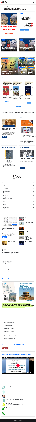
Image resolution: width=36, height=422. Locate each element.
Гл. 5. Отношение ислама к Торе (7, 334)
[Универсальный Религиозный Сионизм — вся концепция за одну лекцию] (9, 44)
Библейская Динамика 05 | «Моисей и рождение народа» (31, 62)
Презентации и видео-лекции (7, 198)
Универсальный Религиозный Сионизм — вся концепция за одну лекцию (8, 48)
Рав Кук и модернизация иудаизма (9, 147)
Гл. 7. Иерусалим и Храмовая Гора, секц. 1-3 (9, 338)
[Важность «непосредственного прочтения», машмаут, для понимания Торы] (21, 237)
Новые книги (4, 77)
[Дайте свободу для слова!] (21, 219)
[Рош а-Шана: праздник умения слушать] (21, 228)
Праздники (4, 204)
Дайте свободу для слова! (29, 217)
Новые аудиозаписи (5, 316)
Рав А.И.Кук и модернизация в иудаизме (8, 205)
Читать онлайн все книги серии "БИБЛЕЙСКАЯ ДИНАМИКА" (13, 344)
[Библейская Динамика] (5, 2)
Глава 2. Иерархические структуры (6, 262)
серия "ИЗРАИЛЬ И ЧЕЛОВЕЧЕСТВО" (7, 208)
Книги (4, 192)
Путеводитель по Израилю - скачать (8, 278)
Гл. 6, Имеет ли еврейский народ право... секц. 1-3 (9, 335)
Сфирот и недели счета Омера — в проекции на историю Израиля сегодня (9, 228)
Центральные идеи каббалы (6, 210)
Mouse (7, 390)
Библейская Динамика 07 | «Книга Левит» (31, 72)
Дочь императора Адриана (29, 222)
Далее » (4, 136)
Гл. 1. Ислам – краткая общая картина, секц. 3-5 (9, 322)
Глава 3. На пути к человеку (5, 263)
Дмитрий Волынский (9, 403)
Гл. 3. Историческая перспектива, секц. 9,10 (8, 329)
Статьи (4, 194)
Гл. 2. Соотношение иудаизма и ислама (8, 325)
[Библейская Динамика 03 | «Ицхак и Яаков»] (9, 66)
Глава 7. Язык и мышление (5, 267)
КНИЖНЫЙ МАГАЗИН (5, 58)
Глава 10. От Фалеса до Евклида (6, 270)
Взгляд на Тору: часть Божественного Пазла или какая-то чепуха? (29, 242)
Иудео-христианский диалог (6, 191)
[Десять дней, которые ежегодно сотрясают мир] (4, 243)
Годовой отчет (5, 189)
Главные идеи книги (5, 259)
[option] (9, 44)
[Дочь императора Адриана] (21, 223)
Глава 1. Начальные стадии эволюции (7, 261)
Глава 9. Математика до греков (6, 269)
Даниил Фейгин (8, 407)
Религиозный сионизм (6, 207)
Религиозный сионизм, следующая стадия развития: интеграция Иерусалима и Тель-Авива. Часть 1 (27, 48)
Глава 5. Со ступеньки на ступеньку (6, 265)
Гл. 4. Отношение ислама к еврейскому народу (9, 332)
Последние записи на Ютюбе (7, 35)
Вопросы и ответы (5, 188)
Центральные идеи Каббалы (26, 117)
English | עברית (22, 13)
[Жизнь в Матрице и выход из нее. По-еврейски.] (21, 233)
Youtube (4, 185)
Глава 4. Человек (4, 264)
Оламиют (4, 201)
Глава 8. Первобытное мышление (6, 268)
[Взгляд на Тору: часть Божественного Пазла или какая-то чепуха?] (21, 243)
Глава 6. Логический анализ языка (6, 266)
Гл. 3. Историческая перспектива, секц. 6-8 (8, 328)
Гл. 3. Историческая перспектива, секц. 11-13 (9, 331)
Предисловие (4, 319)
